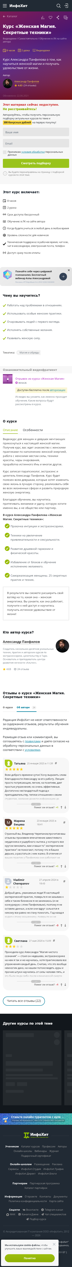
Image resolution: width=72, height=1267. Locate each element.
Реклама (57, 1164)
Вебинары (41, 1151)
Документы (60, 1196)
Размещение (42, 1164)
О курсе (8, 707)
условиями (32, 750)
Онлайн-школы (23, 1151)
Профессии (48, 1146)
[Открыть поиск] (58, 5)
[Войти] (66, 5)
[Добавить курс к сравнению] (43, 17)
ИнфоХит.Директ (25, 1173)
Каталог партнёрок (36, 1188)
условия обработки (33, 152)
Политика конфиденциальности (28, 1201)
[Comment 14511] (54, 941)
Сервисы (13, 1169)
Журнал (54, 1151)
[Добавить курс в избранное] (50, 17)
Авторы (62, 1146)
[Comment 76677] (64, 822)
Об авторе (26, 707)
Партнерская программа (45, 1183)
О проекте (31, 1196)
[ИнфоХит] (18, 6)
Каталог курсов (30, 1146)
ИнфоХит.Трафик (53, 1169)
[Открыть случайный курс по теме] (66, 17)
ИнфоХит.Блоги (47, 1173)
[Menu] (5, 5)
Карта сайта (56, 1201)
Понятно (30, 1258)
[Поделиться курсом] (58, 17)
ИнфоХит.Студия (31, 1169)
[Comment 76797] (56, 763)
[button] (37, 380)
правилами (33, 741)
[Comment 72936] (64, 881)
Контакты (45, 1196)
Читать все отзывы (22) (24, 1001)
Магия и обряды (29, 352)
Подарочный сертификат (36, 1155)
